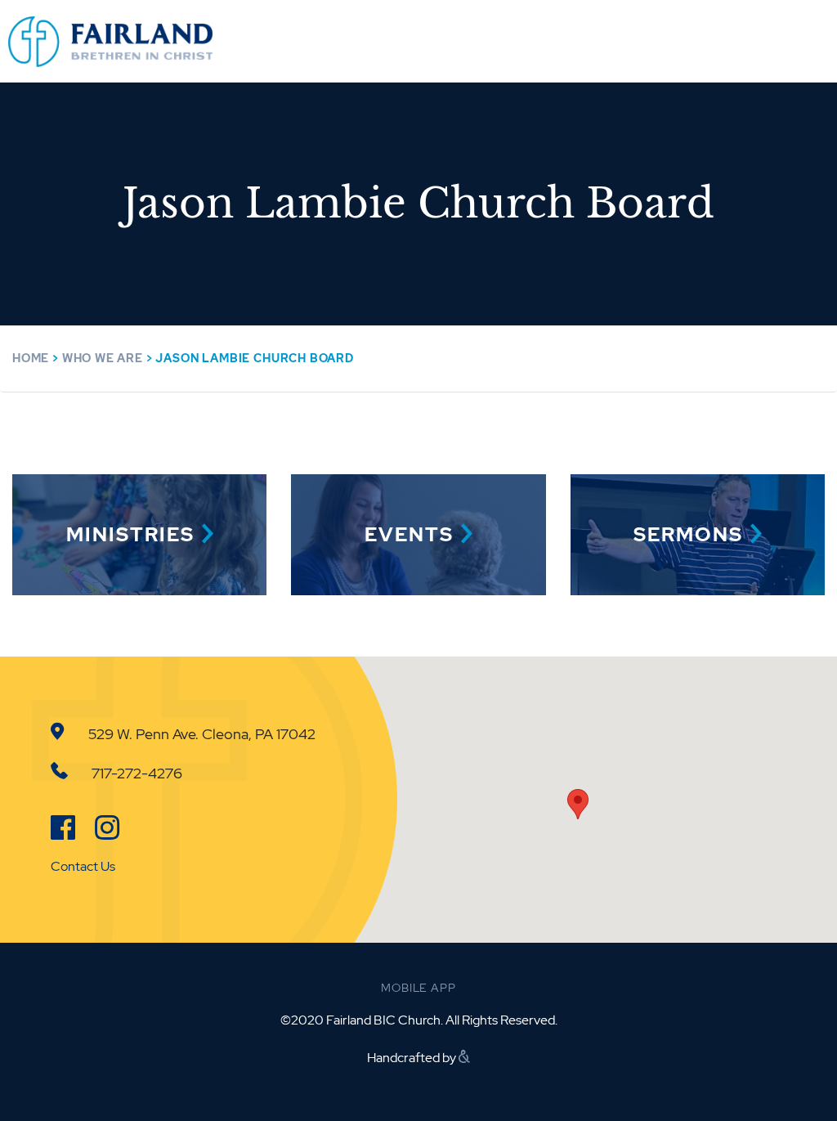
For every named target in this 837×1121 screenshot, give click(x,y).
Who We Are (102, 358)
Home (30, 358)
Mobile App (418, 987)
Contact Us (83, 866)
